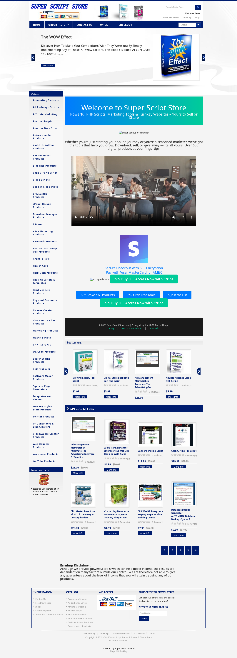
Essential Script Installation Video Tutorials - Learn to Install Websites (46, 491)
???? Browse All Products (98, 295)
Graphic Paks (41, 258)
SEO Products (41, 369)
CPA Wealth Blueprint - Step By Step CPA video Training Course (150, 514)
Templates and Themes (42, 398)
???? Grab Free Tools (141, 295)
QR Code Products (44, 351)
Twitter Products (43, 416)
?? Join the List (177, 295)
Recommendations (131, 328)
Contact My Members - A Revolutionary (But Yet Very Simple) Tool (116, 514)
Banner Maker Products (42, 157)
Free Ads (154, 328)
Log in (198, 17)
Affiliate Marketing (45, 114)
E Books (38, 224)
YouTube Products (44, 461)
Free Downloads (43, 602)
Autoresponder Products (42, 137)
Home (37, 24)
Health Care (40, 265)
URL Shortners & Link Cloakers (43, 425)
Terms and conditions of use (49, 614)
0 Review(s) (92, 385)
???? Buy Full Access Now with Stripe (143, 279)
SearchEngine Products (41, 360)
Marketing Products (45, 330)
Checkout (125, 24)
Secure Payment (43, 610)
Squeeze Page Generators (42, 388)
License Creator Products (43, 312)
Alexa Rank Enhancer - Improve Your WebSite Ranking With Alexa (116, 451)
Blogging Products (45, 165)
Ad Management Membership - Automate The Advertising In (144, 382)
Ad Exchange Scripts (46, 107)
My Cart (105, 24)
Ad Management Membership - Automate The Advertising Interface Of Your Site (82, 451)
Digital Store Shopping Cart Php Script (116, 379)
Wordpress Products (46, 454)
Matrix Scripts (42, 337)
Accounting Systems (46, 100)
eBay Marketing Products (43, 233)
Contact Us (84, 24)
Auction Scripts (42, 121)
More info (48, 65)
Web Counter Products (41, 445)
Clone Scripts (41, 179)
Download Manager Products (45, 216)
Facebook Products (45, 241)
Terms (152, 633)
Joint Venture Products (41, 291)
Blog (111, 328)
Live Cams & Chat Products (44, 322)
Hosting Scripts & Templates (44, 281)
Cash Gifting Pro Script (183, 450)
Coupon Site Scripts (45, 186)
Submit (144, 618)
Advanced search (171, 17)
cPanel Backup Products (42, 205)
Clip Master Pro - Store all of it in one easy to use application (83, 514)
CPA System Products (40, 195)
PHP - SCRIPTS (42, 344)
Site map (187, 17)
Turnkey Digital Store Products (43, 408)
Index (38, 606)
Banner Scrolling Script (150, 450)
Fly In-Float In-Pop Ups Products (45, 250)
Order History (58, 24)
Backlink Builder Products (43, 147)
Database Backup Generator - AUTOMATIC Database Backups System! (183, 514)
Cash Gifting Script (45, 172)
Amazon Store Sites (45, 128)
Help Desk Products (45, 272)
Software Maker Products (43, 377)
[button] (189, 25)
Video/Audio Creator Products (46, 435)
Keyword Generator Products (45, 302)
